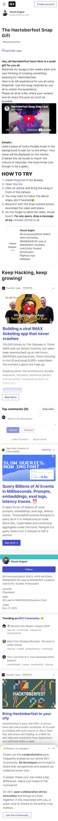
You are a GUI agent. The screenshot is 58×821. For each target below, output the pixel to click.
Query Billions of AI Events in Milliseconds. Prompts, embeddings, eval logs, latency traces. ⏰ (28, 494)
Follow (29, 569)
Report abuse (39, 439)
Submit (13, 430)
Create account (45, 4)
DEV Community (29, 618)
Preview (28, 430)
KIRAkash (25, 259)
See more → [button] (11, 542)
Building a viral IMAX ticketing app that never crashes (26, 333)
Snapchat (20, 180)
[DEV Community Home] (12, 4)
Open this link (14, 184)
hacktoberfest (11, 41)
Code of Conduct (20, 439)
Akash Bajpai (17, 11)
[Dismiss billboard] (53, 748)
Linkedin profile (23, 220)
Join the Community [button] (17, 815)
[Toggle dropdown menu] (53, 288)
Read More (10, 397)
